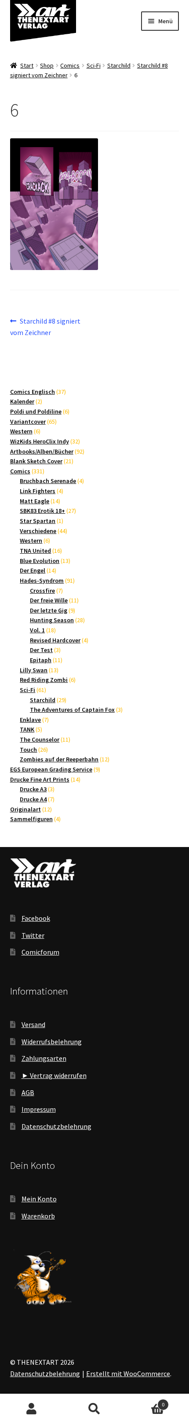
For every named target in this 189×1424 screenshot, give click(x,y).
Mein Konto (39, 1198)
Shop (47, 65)
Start (26, 65)
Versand (33, 1024)
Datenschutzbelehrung (56, 1126)
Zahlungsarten (44, 1058)
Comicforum (40, 952)
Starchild (119, 65)
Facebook (36, 918)
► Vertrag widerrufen (54, 1075)
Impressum (39, 1109)
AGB (28, 1092)
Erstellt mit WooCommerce (128, 1373)
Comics (70, 65)
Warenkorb (38, 1215)
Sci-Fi (94, 65)
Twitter (33, 935)
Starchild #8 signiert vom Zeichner (45, 326)
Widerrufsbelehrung (52, 1041)
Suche (94, 1409)
